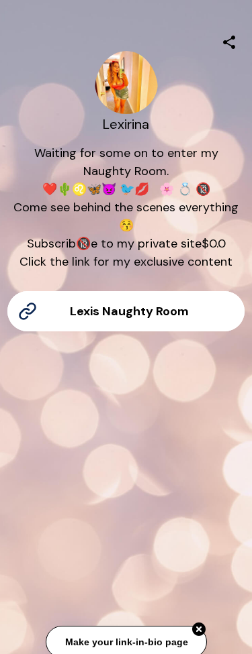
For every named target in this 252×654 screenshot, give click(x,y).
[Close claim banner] (199, 628)
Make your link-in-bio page (126, 641)
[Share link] (229, 40)
